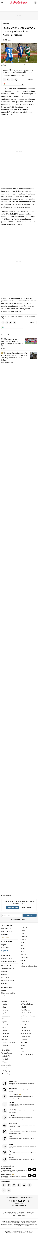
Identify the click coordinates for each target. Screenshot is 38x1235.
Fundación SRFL (21, 1212)
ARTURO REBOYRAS (6, 362)
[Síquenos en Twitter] (9, 1185)
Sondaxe (11, 1213)
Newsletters (5, 948)
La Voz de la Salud (26, 1004)
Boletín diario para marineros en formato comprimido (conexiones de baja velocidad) (20, 1117)
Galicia (3, 1007)
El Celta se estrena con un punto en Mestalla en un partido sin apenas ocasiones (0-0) (12, 342)
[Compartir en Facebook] (12, 79)
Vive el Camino (25, 1031)
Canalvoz (17, 1213)
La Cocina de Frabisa (27, 1016)
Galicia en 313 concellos (28, 966)
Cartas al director (7, 958)
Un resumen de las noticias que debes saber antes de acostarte (21, 1089)
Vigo (22, 963)
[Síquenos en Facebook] (3, 1185)
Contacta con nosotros (8, 961)
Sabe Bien (23, 1007)
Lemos (22, 948)
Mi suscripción (6, 928)
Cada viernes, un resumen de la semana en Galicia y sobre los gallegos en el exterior (22, 1125)
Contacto (4, 983)
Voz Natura (23, 1213)
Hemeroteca (5, 934)
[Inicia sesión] (34, 2)
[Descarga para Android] (34, 1169)
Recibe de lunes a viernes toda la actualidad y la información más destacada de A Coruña (22, 1131)
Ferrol (22, 945)
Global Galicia (25, 1010)
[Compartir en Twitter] (16, 79)
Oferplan (4, 974)
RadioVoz (5, 1213)
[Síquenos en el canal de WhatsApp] (3, 1190)
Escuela (23, 1051)
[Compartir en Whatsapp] (4, 79)
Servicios (4, 971)
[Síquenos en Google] (9, 1190)
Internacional (5, 1016)
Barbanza (23, 936)
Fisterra (26, 316)
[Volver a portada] (19, 2)
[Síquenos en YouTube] (24, 1185)
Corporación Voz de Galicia (10, 1212)
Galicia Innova (25, 1036)
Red (21, 1019)
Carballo (23, 939)
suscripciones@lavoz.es (19, 1205)
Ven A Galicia (24, 1025)
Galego (23, 919)
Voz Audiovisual (30, 1212)
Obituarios (4, 1039)
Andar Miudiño (6, 1065)
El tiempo (4, 1045)
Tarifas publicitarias (7, 968)
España (4, 1013)
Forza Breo (5, 1068)
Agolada (4, 318)
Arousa (22, 933)
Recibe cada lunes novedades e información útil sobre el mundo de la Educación (21, 1104)
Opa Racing (5, 1059)
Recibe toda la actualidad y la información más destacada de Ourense (22, 1159)
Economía (4, 1010)
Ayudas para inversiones (9, 996)
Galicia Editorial (21, 1215)
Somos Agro (5, 1033)
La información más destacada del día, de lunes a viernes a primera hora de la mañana (22, 1083)
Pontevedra (24, 957)
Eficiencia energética (8, 993)
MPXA (14, 1215)
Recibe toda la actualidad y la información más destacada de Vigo (22, 1152)
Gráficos (4, 1031)
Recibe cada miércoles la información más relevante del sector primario (21, 1110)
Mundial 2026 (5, 1050)
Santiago (23, 960)
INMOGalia (5, 977)
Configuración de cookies (25, 1232)
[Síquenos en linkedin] (19, 1185)
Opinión (4, 1019)
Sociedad (4, 1025)
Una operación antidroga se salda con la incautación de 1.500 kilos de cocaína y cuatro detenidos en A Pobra (14, 356)
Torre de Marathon (7, 1053)
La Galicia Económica (8, 1042)
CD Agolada (32, 316)
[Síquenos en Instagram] (14, 1185)
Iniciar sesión (26, 907)
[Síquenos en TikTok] (29, 1185)
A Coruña (23, 927)
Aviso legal (7, 1231)
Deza (22, 942)
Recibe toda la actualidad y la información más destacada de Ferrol (22, 1138)
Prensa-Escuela (31, 1213)
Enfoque (23, 1027)
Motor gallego (5, 1074)
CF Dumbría (13, 316)
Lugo (22, 951)
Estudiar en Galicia (26, 1013)
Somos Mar (5, 1036)
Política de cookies (28, 1231)
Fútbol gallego (6, 1071)
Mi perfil (4, 945)
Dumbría (20, 316)
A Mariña (23, 930)
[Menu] (2, 2)
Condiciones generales (12, 1232)
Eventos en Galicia (7, 980)
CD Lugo (4, 1062)
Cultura (3, 1027)
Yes (21, 1048)
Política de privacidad (17, 1231)
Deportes (4, 1022)
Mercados (23, 1042)
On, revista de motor (27, 1054)
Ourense (23, 954)
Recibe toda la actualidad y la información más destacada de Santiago (22, 1146)
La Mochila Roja (25, 1033)
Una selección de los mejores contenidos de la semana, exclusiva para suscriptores (21, 1096)
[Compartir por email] (8, 79)
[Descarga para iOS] (30, 1169)
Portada (4, 1004)
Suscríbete (5, 937)
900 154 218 (19, 1201)
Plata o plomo (25, 1022)
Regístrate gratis (12, 907)
